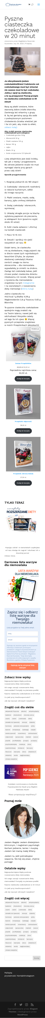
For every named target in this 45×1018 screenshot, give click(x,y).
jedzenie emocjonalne (21, 726)
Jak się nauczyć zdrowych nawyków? (19, 701)
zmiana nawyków (11, 759)
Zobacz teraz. (9, 556)
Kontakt (21, 976)
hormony (8, 726)
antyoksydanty (34, 711)
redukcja (22, 744)
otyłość (28, 737)
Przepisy (28, 43)
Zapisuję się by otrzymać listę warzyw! (22, 666)
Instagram (29, 976)
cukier (14, 718)
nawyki (33, 730)
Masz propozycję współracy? (22, 794)
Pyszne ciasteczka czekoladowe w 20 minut (22, 694)
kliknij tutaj (27, 289)
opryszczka (19, 737)
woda (16, 755)
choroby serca (29, 715)
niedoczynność (10, 733)
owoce (35, 737)
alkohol (23, 711)
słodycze (21, 748)
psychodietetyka (11, 744)
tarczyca (30, 748)
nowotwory (22, 733)
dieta (30, 718)
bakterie (8, 715)
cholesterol (17, 715)
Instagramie (28, 283)
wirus (24, 752)
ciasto (7, 718)
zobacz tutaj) (10, 127)
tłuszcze (8, 752)
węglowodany (25, 755)
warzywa (17, 752)
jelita (32, 726)
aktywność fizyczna (12, 711)
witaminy (8, 755)
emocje (24, 722)
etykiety (32, 722)
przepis (25, 740)
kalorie (7, 730)
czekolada (22, 718)
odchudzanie (32, 733)
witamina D (32, 752)
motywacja (16, 730)
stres (29, 744)
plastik (7, 740)
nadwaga (25, 730)
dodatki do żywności (12, 722)
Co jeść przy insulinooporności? (17, 697)
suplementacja (10, 748)
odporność (9, 737)
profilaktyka (17, 740)
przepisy (34, 740)
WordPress (22, 1014)
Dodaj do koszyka (23, 379)
